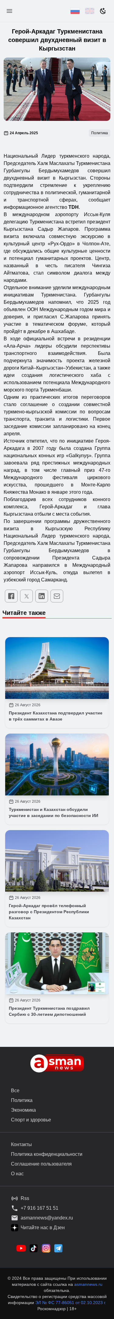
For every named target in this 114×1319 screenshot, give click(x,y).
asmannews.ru (88, 1284)
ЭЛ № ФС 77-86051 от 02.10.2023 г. (70, 1302)
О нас (17, 1173)
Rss (25, 1198)
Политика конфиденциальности (46, 1154)
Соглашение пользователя (41, 1163)
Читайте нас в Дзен (43, 1227)
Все (15, 1090)
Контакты (21, 1144)
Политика (22, 1100)
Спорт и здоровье (31, 1119)
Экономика (23, 1110)
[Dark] (103, 11)
